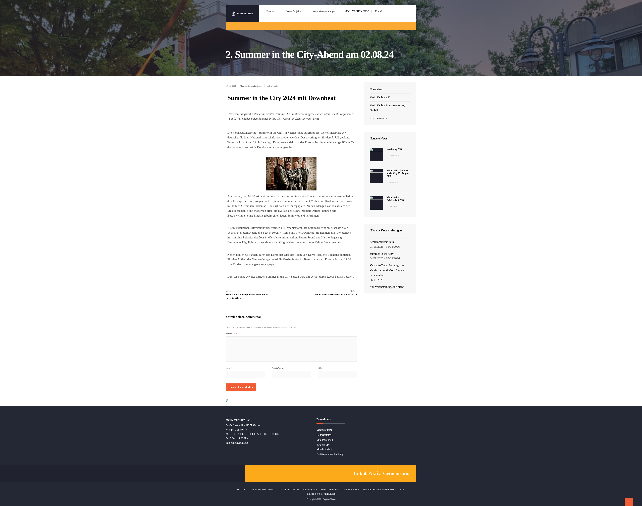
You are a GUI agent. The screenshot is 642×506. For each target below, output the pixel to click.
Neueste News (378, 138)
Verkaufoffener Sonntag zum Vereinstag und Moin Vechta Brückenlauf (387, 270)
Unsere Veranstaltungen (323, 11)
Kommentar (231, 333)
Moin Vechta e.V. (380, 97)
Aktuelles (243, 86)
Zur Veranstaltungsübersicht (387, 286)
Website (321, 368)
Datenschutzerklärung (262, 490)
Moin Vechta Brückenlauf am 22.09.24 (336, 293)
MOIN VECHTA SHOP (357, 11)
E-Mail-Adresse (279, 368)
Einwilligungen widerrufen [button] (321, 494)
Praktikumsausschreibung (329, 454)
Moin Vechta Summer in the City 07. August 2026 (398, 173)
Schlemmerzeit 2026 (382, 241)
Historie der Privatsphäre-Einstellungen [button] (384, 490)
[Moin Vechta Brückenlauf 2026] (376, 203)
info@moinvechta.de (237, 442)
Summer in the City (382, 253)
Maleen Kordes (272, 86)
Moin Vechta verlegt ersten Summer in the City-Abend (247, 294)
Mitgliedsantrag (324, 439)
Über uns (270, 11)
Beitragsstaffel (324, 434)
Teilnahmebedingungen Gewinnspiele (297, 490)
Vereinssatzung (324, 429)
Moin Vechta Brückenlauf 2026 (395, 198)
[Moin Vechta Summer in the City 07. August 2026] (376, 176)
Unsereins (376, 89)
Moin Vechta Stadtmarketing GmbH (387, 108)
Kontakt (379, 11)
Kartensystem (378, 118)
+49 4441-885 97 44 (236, 429)
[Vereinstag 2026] (376, 155)
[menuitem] (273, 10)
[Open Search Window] (408, 26)
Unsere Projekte (293, 11)
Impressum (240, 490)
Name (229, 368)
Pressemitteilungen (255, 86)
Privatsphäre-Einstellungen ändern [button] (340, 490)
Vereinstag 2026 (394, 149)
